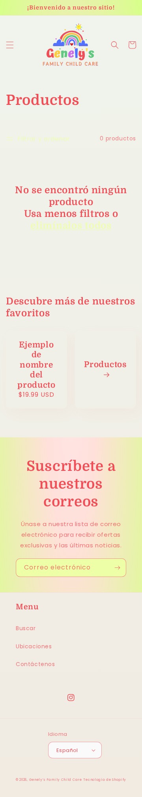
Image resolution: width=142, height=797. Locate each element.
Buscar (26, 628)
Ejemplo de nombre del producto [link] (36, 365)
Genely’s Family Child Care (55, 779)
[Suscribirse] (117, 567)
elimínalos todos (71, 225)
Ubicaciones (34, 646)
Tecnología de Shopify (104, 779)
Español (67, 750)
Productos (105, 364)
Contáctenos (35, 664)
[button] (10, 45)
